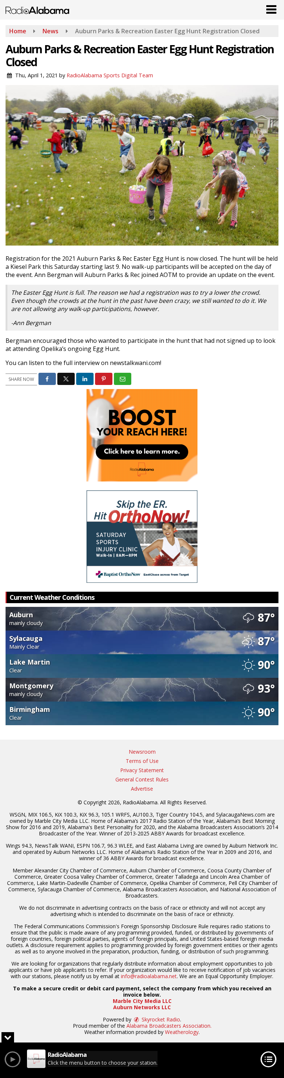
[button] (271, 8)
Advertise (142, 788)
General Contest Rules (142, 779)
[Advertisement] (142, 435)
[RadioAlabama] (37, 10)
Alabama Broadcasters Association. (169, 1025)
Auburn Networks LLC (142, 1007)
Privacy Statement (142, 770)
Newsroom (142, 751)
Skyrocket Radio (160, 1019)
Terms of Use (142, 760)
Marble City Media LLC (142, 1000)
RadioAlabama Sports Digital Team (110, 75)
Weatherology (182, 1031)
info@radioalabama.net (149, 976)
